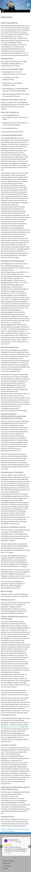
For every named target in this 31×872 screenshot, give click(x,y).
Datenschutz (7, 866)
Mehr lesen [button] (6, 853)
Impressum (6, 863)
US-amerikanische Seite (13, 727)
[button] (1, 846)
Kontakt (5, 868)
